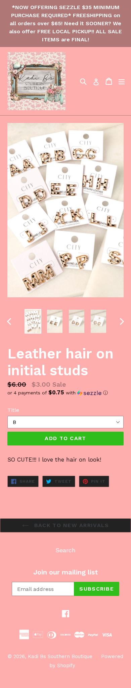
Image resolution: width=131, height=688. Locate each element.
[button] (65, 392)
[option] (33, 321)
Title (13, 410)
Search (65, 550)
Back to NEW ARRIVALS (70, 525)
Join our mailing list (65, 572)
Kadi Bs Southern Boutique (60, 656)
